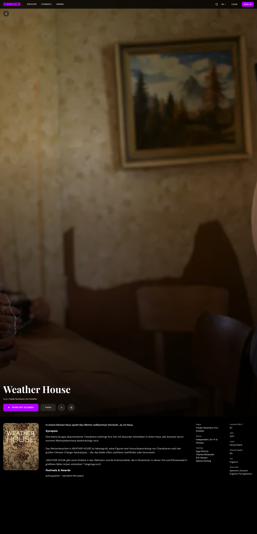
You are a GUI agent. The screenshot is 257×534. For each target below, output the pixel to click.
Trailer (48, 407)
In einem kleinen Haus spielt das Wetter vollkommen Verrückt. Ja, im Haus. (89, 424)
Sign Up (248, 4)
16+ (231, 453)
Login (234, 4)
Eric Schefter (31, 399)
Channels (46, 4)
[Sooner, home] (12, 4)
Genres (60, 4)
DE (222, 4)
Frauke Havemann (17, 399)
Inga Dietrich (202, 451)
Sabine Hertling (203, 461)
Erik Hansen (201, 457)
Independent (202, 439)
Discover (32, 4)
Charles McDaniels (205, 454)
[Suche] (216, 4)
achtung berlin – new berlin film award (64, 475)
